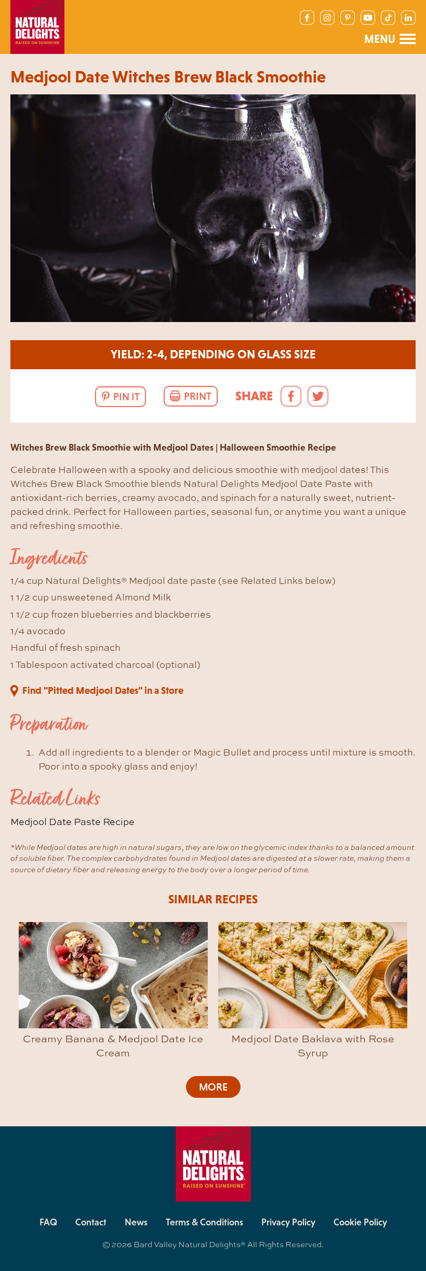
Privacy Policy (288, 1222)
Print (197, 396)
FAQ (48, 1222)
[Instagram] (327, 17)
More (213, 1087)
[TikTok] (388, 17)
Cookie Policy (360, 1222)
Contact (90, 1222)
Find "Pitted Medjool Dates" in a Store (102, 690)
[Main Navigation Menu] (390, 39)
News (136, 1222)
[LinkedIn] (408, 17)
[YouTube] (368, 17)
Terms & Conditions (204, 1222)
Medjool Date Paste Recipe (72, 821)
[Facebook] (307, 17)
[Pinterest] (347, 17)
